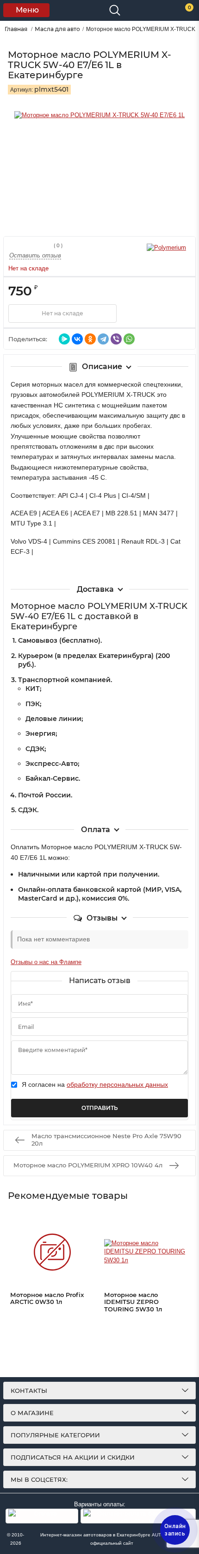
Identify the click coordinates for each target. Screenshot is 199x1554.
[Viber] (116, 339)
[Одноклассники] (90, 339)
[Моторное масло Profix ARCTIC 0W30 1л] (52, 1252)
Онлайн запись (175, 1530)
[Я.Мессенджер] (64, 339)
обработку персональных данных (117, 1084)
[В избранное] (144, 313)
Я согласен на (95, 1084)
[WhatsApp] (129, 339)
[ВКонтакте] (77, 339)
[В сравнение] (167, 313)
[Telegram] (103, 339)
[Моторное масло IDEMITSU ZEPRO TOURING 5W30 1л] (146, 1252)
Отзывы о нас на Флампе (46, 962)
